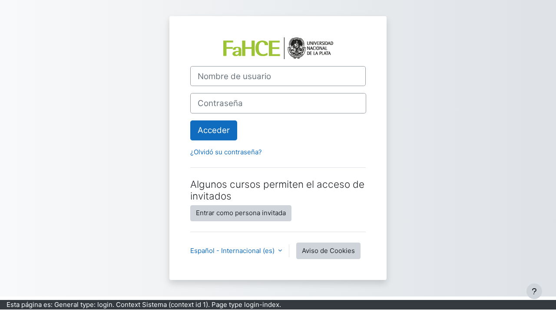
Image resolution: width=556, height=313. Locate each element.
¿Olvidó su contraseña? (226, 152)
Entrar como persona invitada (241, 213)
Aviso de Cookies (328, 250)
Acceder (214, 130)
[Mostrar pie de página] (534, 291)
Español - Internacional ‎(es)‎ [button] (233, 250)
